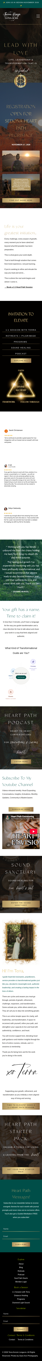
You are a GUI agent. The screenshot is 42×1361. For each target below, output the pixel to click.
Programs (20, 342)
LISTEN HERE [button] (21, 761)
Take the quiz (21, 677)
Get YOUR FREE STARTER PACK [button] (21, 1171)
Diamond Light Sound (21, 1303)
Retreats (21, 1271)
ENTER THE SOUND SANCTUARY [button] (21, 904)
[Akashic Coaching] (27, 342)
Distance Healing (21, 1295)
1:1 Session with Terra (21, 330)
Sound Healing (21, 348)
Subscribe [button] (21, 1244)
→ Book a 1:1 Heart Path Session (18, 287)
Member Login (21, 1282)
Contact (12, 1340)
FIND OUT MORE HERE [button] (21, 200)
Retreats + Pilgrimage (21, 336)
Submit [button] (21, 1329)
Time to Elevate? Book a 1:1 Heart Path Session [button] (21, 1106)
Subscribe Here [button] (21, 809)
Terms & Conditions (25, 1340)
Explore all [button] (21, 361)
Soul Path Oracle (21, 1278)
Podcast (21, 354)
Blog (21, 1267)
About (21, 1264)
